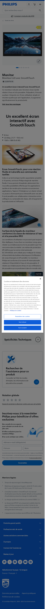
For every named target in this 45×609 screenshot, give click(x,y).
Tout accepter (21, 328)
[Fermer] (39, 278)
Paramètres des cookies (21, 316)
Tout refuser (21, 322)
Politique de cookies (23, 310)
